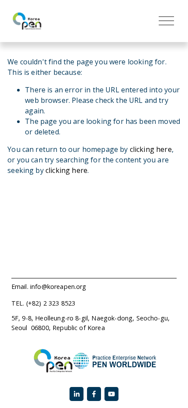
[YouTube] (111, 394)
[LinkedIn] (77, 394)
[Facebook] (94, 394)
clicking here (151, 149)
